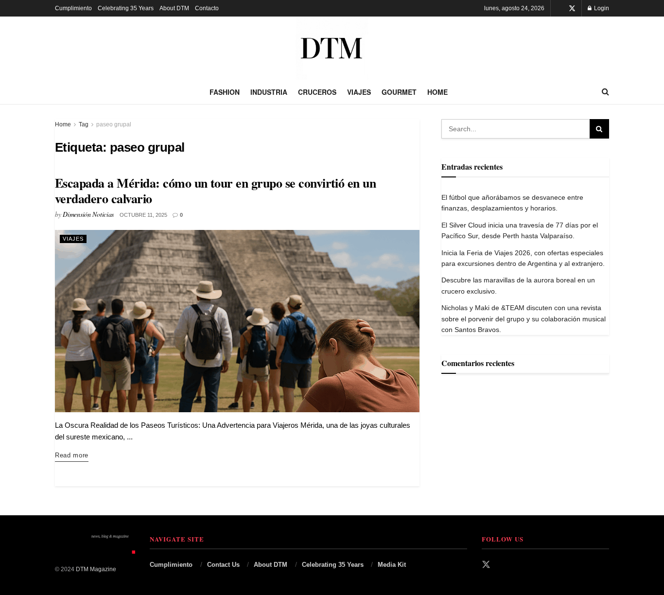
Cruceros (317, 92)
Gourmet (399, 92)
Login (601, 8)
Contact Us (223, 564)
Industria (268, 92)
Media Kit (392, 564)
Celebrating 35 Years (126, 8)
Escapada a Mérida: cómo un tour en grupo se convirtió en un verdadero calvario (215, 191)
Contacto (207, 8)
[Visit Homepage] (332, 48)
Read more (71, 455)
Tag (83, 124)
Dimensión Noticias (88, 214)
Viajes (359, 92)
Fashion (225, 92)
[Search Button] (605, 92)
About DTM (174, 8)
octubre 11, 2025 (143, 215)
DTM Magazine (96, 569)
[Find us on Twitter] (572, 8)
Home (437, 92)
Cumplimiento (73, 8)
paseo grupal (113, 124)
